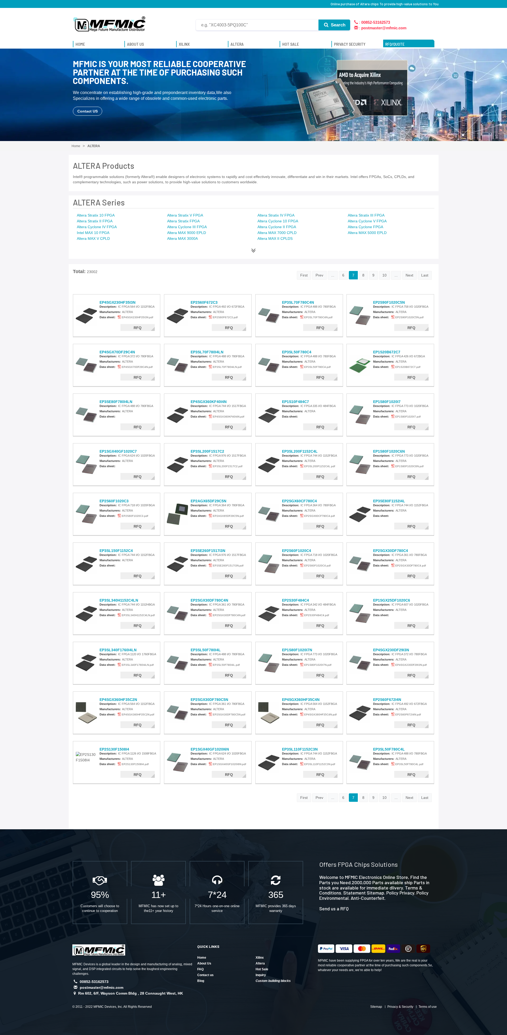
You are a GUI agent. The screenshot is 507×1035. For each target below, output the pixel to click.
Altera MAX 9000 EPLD (186, 233)
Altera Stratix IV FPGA (275, 215)
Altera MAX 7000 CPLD (277, 233)
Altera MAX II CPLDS (275, 238)
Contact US (87, 111)
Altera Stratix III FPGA (366, 215)
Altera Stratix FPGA (183, 221)
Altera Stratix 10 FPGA (96, 215)
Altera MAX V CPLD (93, 238)
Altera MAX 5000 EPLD (367, 233)
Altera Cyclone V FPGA (367, 221)
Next (409, 275)
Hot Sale (262, 969)
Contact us (205, 975)
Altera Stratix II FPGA (94, 221)
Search (337, 24)
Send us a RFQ (334, 908)
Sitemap (376, 1007)
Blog (200, 981)
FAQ (200, 969)
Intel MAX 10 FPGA (93, 233)
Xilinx (260, 957)
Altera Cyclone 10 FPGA (277, 221)
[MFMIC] (110, 22)
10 (384, 275)
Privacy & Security (400, 1007)
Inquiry (261, 975)
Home (201, 957)
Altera (260, 963)
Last (424, 275)
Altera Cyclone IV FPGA (97, 227)
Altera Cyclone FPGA (365, 227)
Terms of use (428, 1007)
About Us (204, 963)
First (304, 275)
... (332, 275)
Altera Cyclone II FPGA (276, 227)
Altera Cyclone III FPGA (187, 227)
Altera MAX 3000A (182, 238)
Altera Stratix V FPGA (185, 215)
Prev (319, 275)
